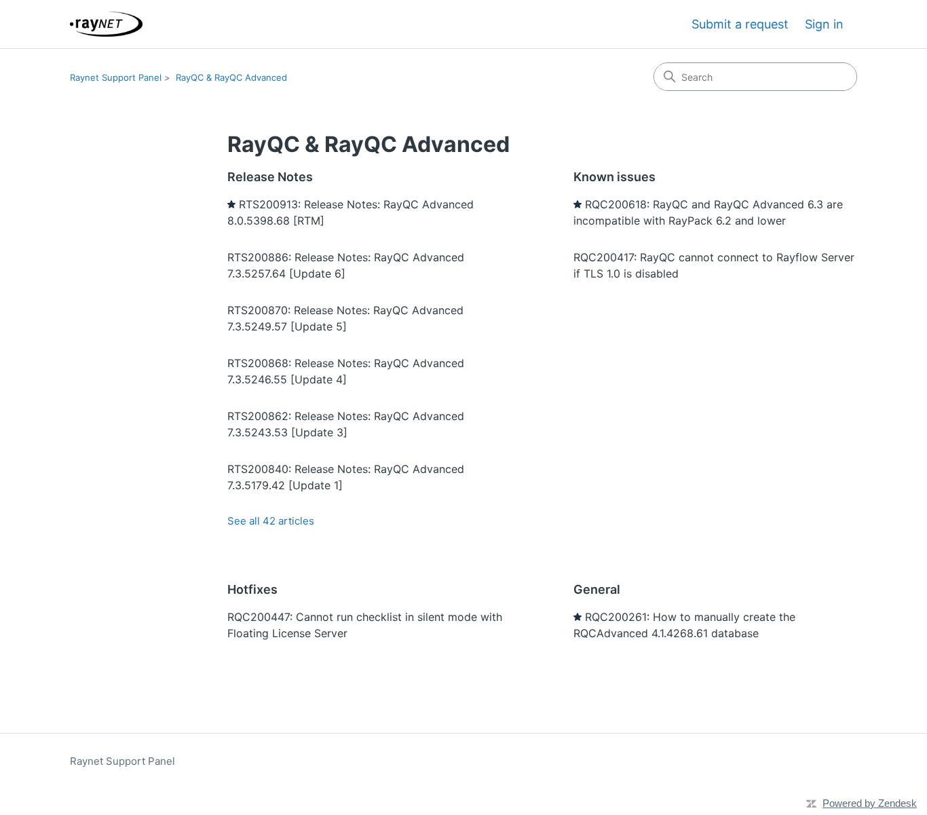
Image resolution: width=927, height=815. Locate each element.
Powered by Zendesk (869, 803)
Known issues (614, 177)
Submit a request (740, 24)
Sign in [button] (824, 24)
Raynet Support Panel (116, 77)
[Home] (106, 24)
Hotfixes (252, 589)
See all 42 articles (270, 520)
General (596, 589)
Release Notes (270, 177)
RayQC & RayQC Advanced (231, 77)
